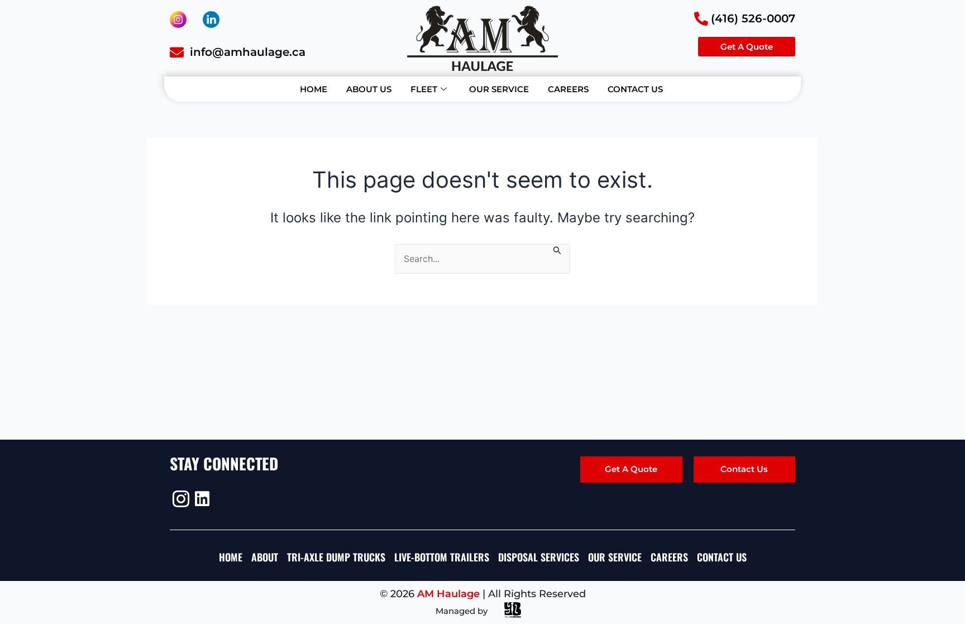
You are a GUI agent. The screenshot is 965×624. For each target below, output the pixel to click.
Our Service (499, 89)
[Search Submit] (557, 249)
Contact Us (635, 89)
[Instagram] (180, 498)
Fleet (423, 89)
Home (313, 89)
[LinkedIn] (202, 498)
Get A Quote (631, 469)
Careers (568, 89)
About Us (368, 89)
